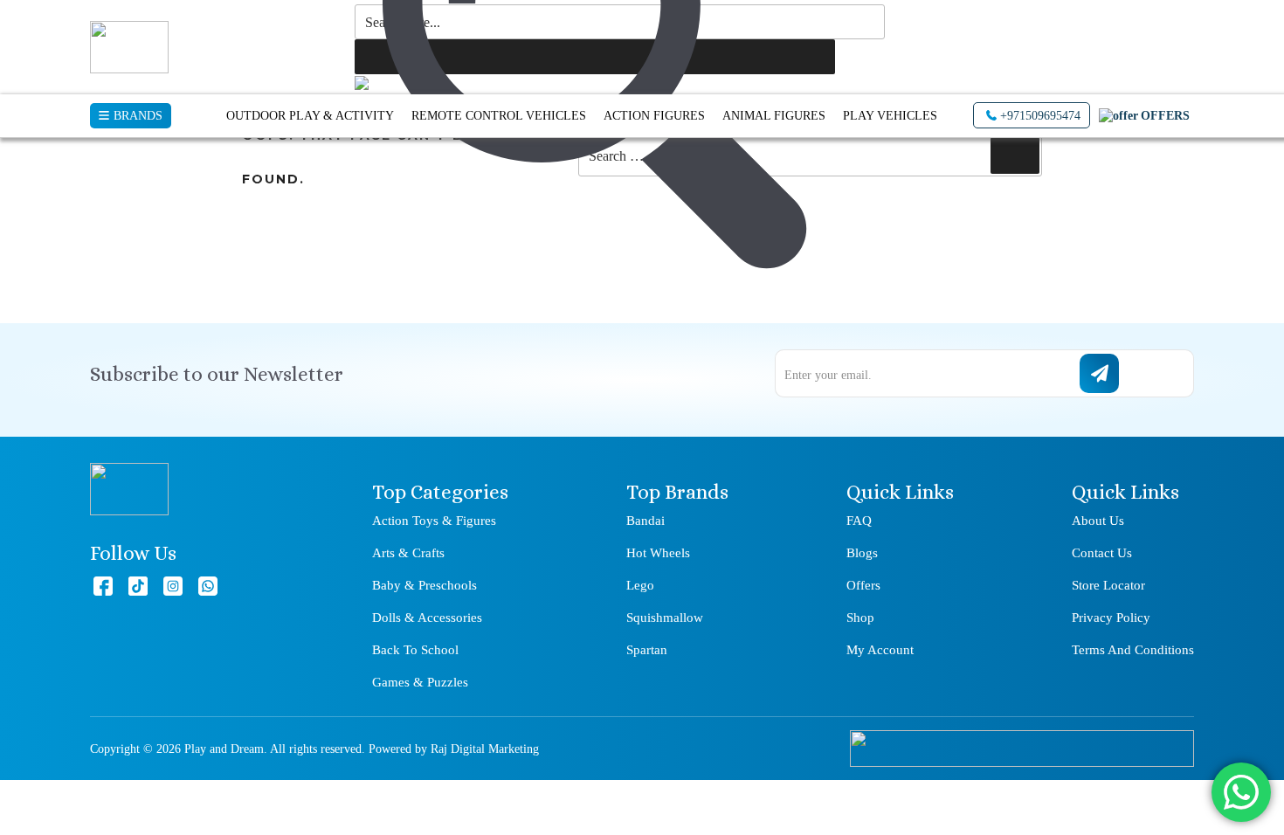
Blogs (862, 553)
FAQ (859, 521)
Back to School (415, 650)
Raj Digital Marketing (485, 749)
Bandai (645, 521)
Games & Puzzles (420, 682)
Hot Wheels (658, 553)
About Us (1098, 521)
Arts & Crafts (408, 553)
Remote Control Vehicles (498, 115)
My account (880, 650)
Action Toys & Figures (434, 521)
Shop (860, 618)
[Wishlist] (1053, 39)
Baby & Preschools (424, 585)
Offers (863, 585)
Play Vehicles (890, 115)
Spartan (646, 650)
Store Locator (1108, 585)
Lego (640, 585)
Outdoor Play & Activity (310, 115)
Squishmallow (664, 618)
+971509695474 (1040, 115)
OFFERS (1165, 115)
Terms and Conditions (1133, 650)
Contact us (1102, 553)
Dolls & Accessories (427, 618)
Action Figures (654, 115)
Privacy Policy (1111, 618)
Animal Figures (773, 115)
